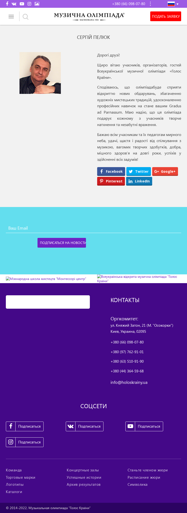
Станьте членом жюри (148, 470)
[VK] (14, 3)
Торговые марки (20, 477)
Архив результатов (84, 484)
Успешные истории (84, 477)
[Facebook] (7, 3)
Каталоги (14, 491)
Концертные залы (83, 470)
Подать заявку (166, 16)
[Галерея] (37, 3)
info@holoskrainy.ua (129, 382)
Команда (14, 470)
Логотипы (15, 484)
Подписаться (29, 426)
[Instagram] (29, 3)
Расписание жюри (144, 477)
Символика (138, 484)
